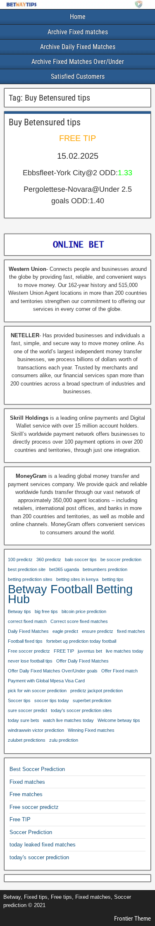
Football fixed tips (25, 641)
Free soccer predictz (29, 651)
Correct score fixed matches (79, 621)
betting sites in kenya (77, 579)
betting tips (113, 579)
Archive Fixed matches (78, 32)
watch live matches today (68, 720)
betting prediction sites (30, 579)
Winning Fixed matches (91, 730)
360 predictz (48, 559)
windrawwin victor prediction (36, 730)
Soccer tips (19, 700)
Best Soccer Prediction (37, 769)
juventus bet (90, 651)
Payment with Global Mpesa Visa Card (46, 680)
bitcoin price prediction (84, 611)
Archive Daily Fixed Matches (77, 47)
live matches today (124, 651)
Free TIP (20, 819)
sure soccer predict (27, 710)
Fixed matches (27, 782)
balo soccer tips (81, 559)
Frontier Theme (132, 918)
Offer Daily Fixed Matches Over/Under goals (53, 670)
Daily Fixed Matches (28, 631)
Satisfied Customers (78, 76)
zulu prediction (63, 740)
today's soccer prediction (39, 857)
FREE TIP (64, 651)
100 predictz (20, 559)
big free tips (46, 611)
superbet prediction (92, 700)
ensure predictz (97, 631)
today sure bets (23, 720)
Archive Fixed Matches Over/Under (77, 62)
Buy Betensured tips (45, 122)
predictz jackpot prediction (96, 690)
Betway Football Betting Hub (70, 594)
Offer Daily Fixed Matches (82, 660)
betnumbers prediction (105, 569)
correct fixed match (27, 621)
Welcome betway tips (119, 720)
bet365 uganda (64, 569)
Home (78, 17)
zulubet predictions (26, 740)
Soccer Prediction (31, 832)
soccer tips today (51, 700)
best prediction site (26, 569)
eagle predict (65, 631)
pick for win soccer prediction (37, 690)
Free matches (26, 794)
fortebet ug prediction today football (81, 641)
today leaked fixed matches (43, 844)
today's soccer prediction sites (81, 710)
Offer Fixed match (119, 670)
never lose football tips (30, 660)
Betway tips (19, 611)
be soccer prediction (120, 559)
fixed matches (131, 631)
